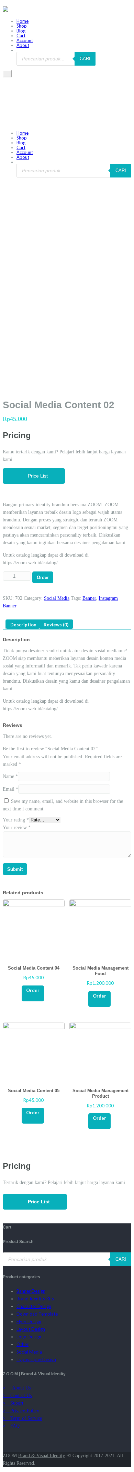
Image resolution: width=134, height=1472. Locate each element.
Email (10, 789)
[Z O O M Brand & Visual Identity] (5, 10)
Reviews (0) (56, 624)
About (22, 45)
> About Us (17, 1388)
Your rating (16, 819)
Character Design (33, 1306)
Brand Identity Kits (35, 1298)
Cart (20, 35)
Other (22, 1344)
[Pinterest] (14, 1441)
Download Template (37, 1314)
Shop (21, 26)
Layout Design (30, 1329)
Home (22, 21)
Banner (89, 598)
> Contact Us (17, 1395)
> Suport (13, 1403)
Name (10, 776)
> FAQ (11, 1425)
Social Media (56, 598)
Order (43, 577)
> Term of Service (22, 1418)
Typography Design (36, 1359)
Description (23, 624)
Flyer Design (28, 1321)
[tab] (23, 624)
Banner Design (30, 1291)
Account (24, 40)
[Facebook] (5, 1441)
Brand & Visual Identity (41, 1455)
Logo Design (28, 1336)
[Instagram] (24, 1441)
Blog (20, 30)
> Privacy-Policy (21, 1410)
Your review (17, 827)
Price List (36, 476)
